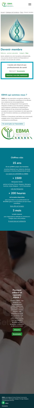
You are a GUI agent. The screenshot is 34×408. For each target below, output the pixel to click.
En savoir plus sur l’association (13, 124)
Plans (21, 12)
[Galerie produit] (17, 30)
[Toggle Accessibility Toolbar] (3, 403)
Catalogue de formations (12, 12)
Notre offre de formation (17, 206)
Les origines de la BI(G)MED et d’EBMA (17, 173)
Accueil (3, 12)
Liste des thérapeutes (17, 189)
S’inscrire (17, 330)
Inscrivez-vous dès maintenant (17, 75)
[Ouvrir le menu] (30, 4)
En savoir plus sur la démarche (17, 221)
